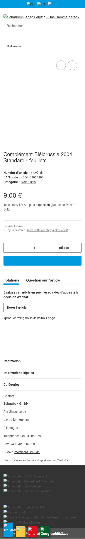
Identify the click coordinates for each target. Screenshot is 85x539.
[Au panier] (42, 261)
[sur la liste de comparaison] (61, 65)
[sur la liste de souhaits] (72, 65)
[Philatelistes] (8, 530)
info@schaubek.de (27, 452)
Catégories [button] (11, 384)
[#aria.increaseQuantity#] (76, 247)
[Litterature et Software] (33, 531)
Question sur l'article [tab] (43, 280)
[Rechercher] (77, 25)
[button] (42, 361)
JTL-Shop (62, 533)
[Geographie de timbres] (45, 531)
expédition (43, 204)
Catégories (5, 37)
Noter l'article (17, 307)
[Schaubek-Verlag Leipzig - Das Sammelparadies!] (41, 16)
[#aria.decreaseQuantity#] (8, 247)
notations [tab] (11, 280)
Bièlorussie (28, 182)
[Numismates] (21, 531)
